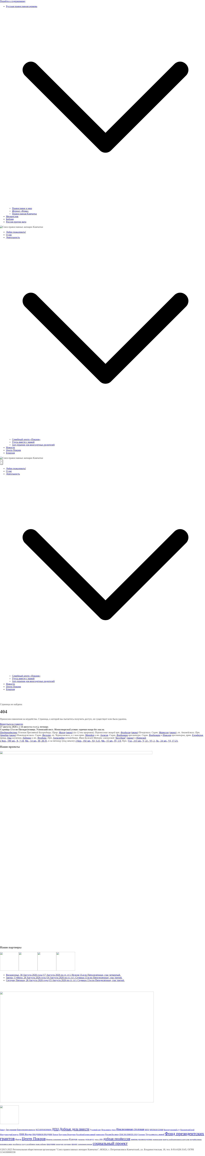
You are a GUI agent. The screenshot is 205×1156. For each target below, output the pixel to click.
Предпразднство (8, 732)
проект (74, 1144)
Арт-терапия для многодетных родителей (33, 445)
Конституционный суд (172, 1130)
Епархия (10, 453)
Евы (9, 738)
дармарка (81, 1139)
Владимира (122, 735)
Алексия (104, 735)
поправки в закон (6, 1144)
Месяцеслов (12, 216)
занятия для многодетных (141, 1139)
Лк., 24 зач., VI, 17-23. (167, 741)
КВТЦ (147, 1130)
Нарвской (141, 738)
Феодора (41, 738)
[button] (105, 205)
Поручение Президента (67, 1134)
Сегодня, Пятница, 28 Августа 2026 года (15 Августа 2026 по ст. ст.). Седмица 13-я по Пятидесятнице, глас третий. (65, 980)
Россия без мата (112, 1134)
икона (69, 732)
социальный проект (110, 1143)
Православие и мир (22, 208)
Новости (10, 447)
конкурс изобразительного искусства (176, 1139)
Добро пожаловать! (16, 232)
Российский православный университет (90, 1134)
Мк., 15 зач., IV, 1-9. (111, 741)
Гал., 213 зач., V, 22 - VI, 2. (141, 741)
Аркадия (4, 735)
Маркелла (164, 732)
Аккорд (2, 1130)
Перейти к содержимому (12, 1)
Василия (46, 735)
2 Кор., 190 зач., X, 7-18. (12, 741)
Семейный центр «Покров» (26, 439)
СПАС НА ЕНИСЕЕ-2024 (128, 1134)
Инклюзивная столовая (130, 1129)
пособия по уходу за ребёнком (24, 1144)
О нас (9, 234)
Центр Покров (13, 450)
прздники (67, 1144)
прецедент (59, 1144)
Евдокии (27, 738)
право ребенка (41, 1144)
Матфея (89, 735)
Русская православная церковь (21, 6)
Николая (167, 735)
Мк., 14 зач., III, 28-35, (36, 741)
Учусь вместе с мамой (23, 442)
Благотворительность (26, 1129)
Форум (18, 1139)
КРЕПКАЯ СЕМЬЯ (156, 1130)
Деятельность (13, 237)
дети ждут (89, 1139)
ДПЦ (55, 1129)
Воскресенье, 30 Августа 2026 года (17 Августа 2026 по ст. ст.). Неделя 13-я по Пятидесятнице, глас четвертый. (63, 975)
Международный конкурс (9, 1134)
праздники (51, 1144)
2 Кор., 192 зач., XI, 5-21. (88, 741)
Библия (10, 219)
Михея (62, 732)
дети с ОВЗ (99, 1139)
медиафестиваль (196, 1139)
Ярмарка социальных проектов (57, 1139)
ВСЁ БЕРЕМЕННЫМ (43, 1130)
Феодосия (125, 732)
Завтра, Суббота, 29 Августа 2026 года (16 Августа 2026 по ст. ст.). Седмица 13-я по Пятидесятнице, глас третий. (64, 977)
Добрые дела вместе (74, 1129)
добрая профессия (116, 1139)
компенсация (157, 1139)
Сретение (141, 1134)
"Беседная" (120, 738)
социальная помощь (85, 1144)
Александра (59, 738)
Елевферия (197, 735)
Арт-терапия (11, 1129)
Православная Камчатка (24, 213)
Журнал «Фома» (20, 211)
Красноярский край (187, 1130)
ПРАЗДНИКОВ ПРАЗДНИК (42, 1134)
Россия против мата (16, 222)
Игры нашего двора (108, 1130)
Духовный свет (95, 1130)
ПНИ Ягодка (25, 1134)
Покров (55, 1134)
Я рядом (73, 1139)
